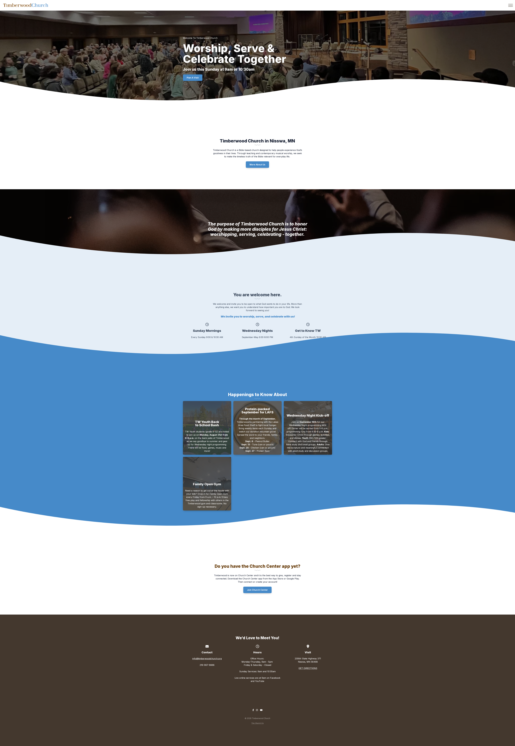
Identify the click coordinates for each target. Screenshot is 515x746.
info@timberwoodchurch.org (207, 658)
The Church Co (257, 723)
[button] (510, 5)
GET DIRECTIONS (308, 668)
